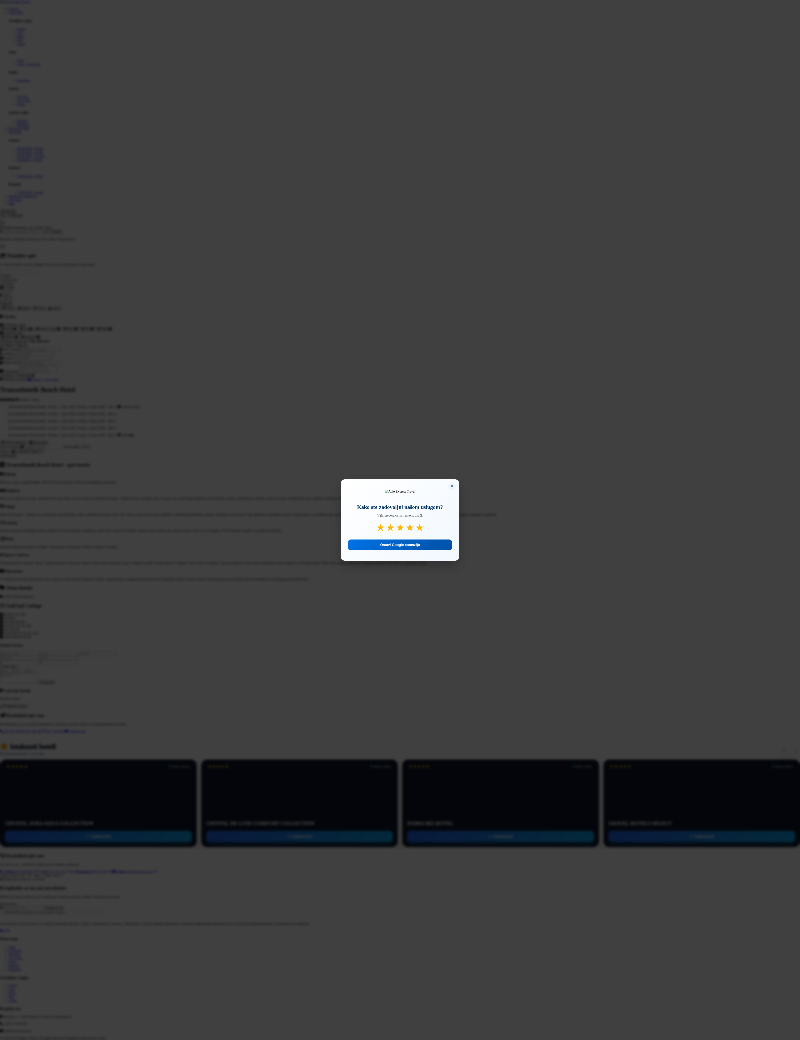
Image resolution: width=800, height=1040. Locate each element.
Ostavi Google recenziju (400, 545)
